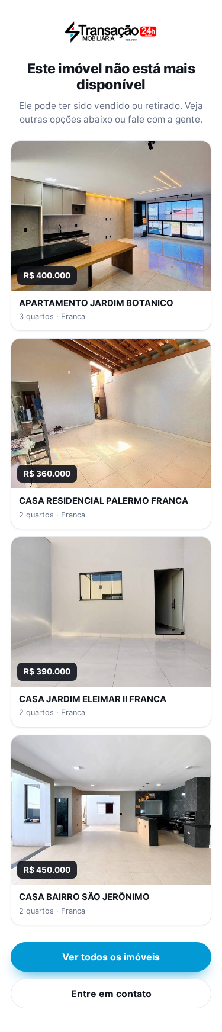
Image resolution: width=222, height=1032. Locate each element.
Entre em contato (111, 993)
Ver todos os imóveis (111, 957)
